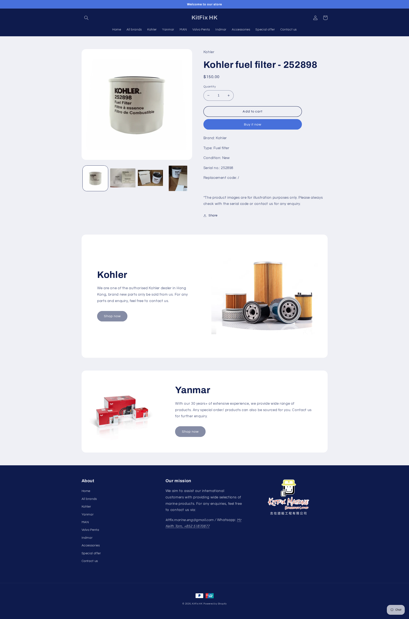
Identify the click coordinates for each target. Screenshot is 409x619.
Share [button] (213, 215)
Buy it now (253, 124)
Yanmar (88, 514)
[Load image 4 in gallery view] (178, 178)
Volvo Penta (90, 529)
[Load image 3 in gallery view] (150, 178)
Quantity (209, 86)
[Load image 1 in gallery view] (95, 178)
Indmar (87, 537)
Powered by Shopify (215, 604)
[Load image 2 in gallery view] (122, 178)
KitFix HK (197, 604)
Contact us (90, 561)
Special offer (91, 553)
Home (86, 491)
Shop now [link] (112, 316)
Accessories (91, 545)
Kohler (86, 506)
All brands (89, 499)
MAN (85, 522)
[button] (86, 18)
